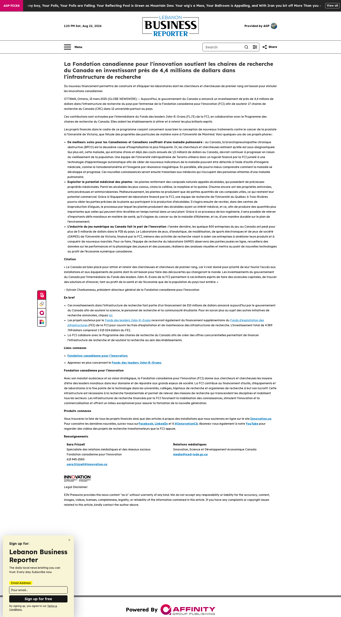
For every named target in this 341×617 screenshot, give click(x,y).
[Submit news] (42, 295)
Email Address (21, 583)
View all (332, 5)
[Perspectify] (42, 304)
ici (110, 315)
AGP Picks (12, 5)
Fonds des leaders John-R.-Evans (128, 320)
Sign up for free (38, 599)
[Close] (69, 540)
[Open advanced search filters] (255, 47)
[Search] (246, 47)
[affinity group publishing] (42, 312)
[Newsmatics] (42, 321)
